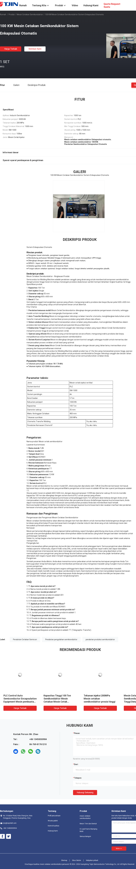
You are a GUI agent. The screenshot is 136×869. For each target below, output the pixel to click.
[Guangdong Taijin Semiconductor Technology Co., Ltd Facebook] (2, 836)
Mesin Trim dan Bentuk (88, 824)
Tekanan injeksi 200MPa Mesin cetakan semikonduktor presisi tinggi (53, 698)
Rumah (3, 14)
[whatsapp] (23, 751)
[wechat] (30, 751)
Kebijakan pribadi (92, 860)
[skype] (38, 751)
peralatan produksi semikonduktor (100, 639)
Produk (12, 14)
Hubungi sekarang (85, 792)
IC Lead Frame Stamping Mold (88, 830)
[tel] (45, 751)
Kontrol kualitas (53, 826)
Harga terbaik (10, 49)
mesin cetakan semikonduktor (30, 14)
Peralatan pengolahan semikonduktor (61, 639)
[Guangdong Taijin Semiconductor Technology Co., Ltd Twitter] (8, 836)
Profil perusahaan (54, 816)
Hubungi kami (53, 831)
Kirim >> (119, 848)
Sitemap (64, 860)
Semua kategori (85, 836)
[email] (15, 751)
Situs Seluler (76, 860)
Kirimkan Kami (35, 49)
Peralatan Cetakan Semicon (25, 639)
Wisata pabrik (53, 821)
